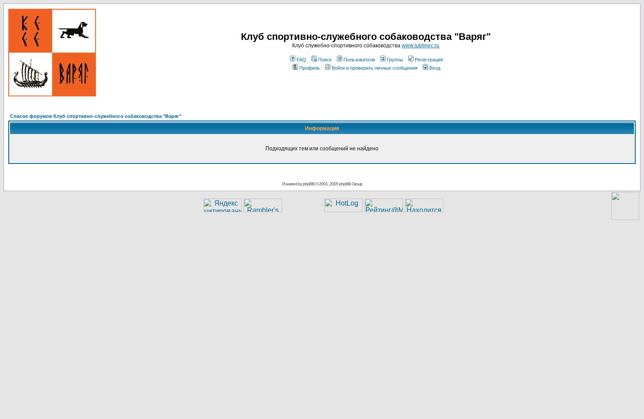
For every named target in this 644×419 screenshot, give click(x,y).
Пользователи (359, 59)
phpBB (309, 183)
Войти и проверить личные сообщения (375, 68)
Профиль (309, 68)
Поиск (325, 59)
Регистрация (429, 59)
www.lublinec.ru (420, 46)
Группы (395, 59)
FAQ (301, 59)
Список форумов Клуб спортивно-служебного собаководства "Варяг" (95, 116)
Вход (434, 68)
